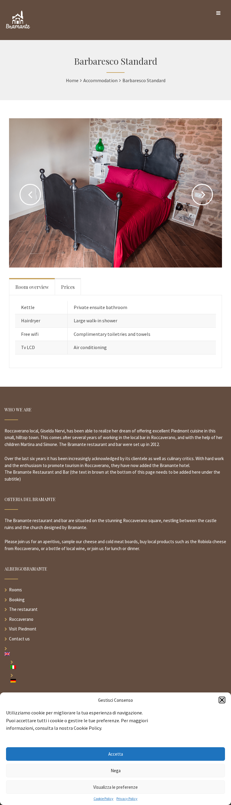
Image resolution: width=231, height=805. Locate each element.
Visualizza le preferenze (115, 787)
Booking (17, 599)
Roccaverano (21, 619)
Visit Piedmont (22, 629)
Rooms (15, 590)
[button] (222, 700)
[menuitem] (115, 654)
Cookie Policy (103, 798)
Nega (116, 770)
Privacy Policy (126, 798)
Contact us (19, 639)
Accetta (115, 754)
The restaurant (23, 609)
